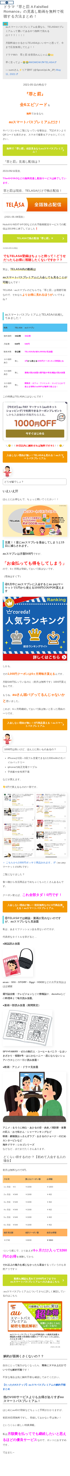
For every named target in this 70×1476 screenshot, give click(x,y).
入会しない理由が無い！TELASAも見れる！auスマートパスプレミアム (35, 457)
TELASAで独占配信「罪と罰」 (35, 238)
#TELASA (48, 62)
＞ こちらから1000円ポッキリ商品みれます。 (28, 862)
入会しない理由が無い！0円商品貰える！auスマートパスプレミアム (35, 724)
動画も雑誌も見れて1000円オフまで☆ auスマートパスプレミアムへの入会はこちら (35, 1280)
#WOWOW (35, 62)
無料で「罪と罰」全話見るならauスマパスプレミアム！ (35, 150)
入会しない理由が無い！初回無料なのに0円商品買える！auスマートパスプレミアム (35, 906)
